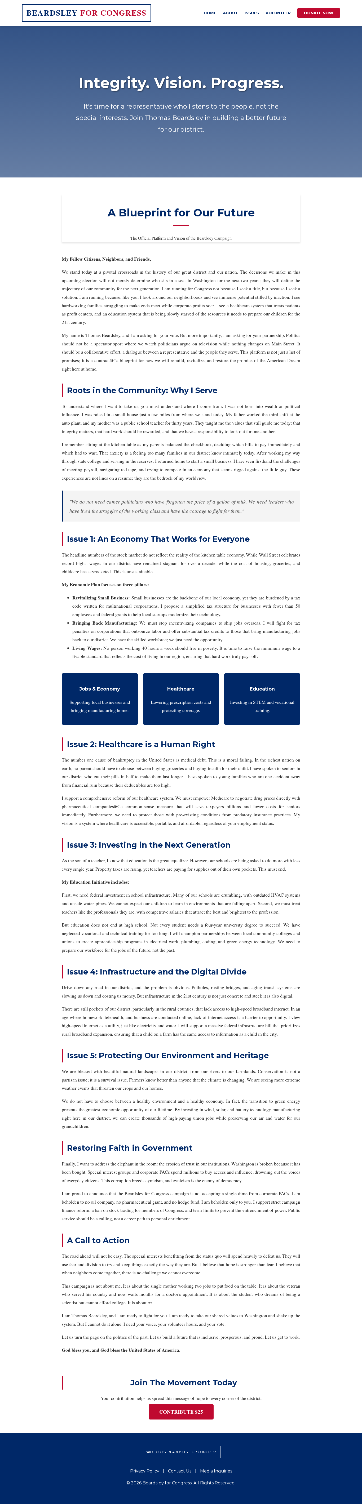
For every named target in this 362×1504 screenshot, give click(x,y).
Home (210, 13)
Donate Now (318, 13)
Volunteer (278, 13)
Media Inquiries (216, 1471)
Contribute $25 (181, 1412)
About (230, 13)
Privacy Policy (144, 1471)
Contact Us (179, 1471)
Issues (252, 13)
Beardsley (87, 12)
